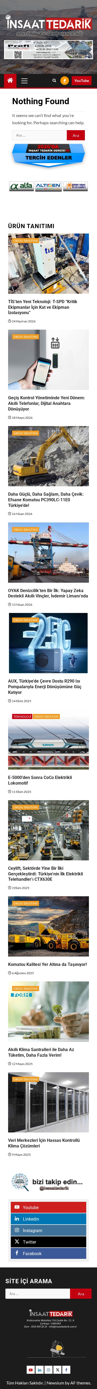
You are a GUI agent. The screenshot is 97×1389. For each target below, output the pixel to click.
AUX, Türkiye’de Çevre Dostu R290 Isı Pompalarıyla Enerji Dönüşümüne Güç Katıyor (44, 687)
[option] (21, 186)
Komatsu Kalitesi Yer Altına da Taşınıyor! (47, 964)
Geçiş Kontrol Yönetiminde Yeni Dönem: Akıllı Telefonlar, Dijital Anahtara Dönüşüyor (46, 403)
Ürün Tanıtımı (25, 241)
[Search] (54, 81)
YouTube (81, 80)
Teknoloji (22, 716)
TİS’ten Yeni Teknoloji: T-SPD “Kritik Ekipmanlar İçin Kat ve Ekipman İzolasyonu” (42, 307)
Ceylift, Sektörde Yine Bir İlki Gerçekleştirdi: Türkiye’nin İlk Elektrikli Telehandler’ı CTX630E (45, 874)
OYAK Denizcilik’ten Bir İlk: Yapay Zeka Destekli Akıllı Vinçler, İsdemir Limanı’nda (48, 593)
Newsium (55, 1382)
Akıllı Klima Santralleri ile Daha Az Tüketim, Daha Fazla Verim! (41, 1052)
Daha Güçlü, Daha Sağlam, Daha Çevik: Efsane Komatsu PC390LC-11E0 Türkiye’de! (46, 500)
